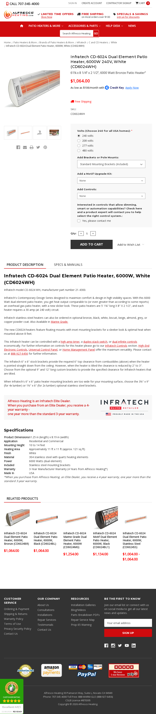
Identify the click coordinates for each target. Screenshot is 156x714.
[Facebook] (18, 147)
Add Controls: (87, 189)
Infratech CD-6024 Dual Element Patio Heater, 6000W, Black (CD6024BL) (45, 538)
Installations (44, 615)
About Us (43, 605)
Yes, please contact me (96, 220)
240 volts (87, 135)
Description (25, 265)
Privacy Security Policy (17, 628)
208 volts (87, 140)
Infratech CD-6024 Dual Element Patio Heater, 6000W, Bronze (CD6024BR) (16, 538)
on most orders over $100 (96, 17)
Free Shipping (92, 14)
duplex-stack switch (95, 341)
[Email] (25, 147)
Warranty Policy (13, 619)
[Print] (31, 147)
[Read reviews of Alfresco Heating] (123, 671)
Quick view (17, 513)
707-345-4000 (59, 696)
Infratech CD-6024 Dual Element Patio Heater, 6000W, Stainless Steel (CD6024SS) (134, 540)
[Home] (22, 25)
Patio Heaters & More (45, 26)
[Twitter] (38, 147)
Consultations (45, 610)
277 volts (87, 145)
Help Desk (113, 26)
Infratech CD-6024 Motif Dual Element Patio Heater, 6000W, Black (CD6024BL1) (105, 540)
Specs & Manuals (68, 265)
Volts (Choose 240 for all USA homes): (104, 130)
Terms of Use (12, 624)
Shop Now (46, 17)
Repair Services (46, 620)
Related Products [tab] (22, 498)
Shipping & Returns (15, 614)
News (132, 26)
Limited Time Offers (57, 14)
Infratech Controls (116, 345)
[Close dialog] (153, 690)
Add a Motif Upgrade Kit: (94, 173)
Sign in (72, 3)
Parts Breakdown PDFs (85, 615)
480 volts (87, 150)
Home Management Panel (78, 349)
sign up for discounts (128, 17)
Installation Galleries (83, 605)
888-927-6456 (19, 353)
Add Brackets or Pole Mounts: (98, 157)
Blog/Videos (78, 610)
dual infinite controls (124, 341)
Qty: (73, 233)
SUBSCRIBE (146, 706)
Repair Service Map (83, 620)
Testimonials (45, 624)
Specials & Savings (132, 14)
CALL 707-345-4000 (24, 4)
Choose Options (17, 521)
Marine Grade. (59, 321)
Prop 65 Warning (81, 624)
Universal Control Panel (43, 349)
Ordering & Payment (16, 609)
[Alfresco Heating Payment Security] (25, 671)
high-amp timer (70, 341)
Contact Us (11, 633)
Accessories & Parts (83, 26)
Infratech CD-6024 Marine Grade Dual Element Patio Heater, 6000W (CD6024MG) (75, 540)
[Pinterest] (45, 147)
